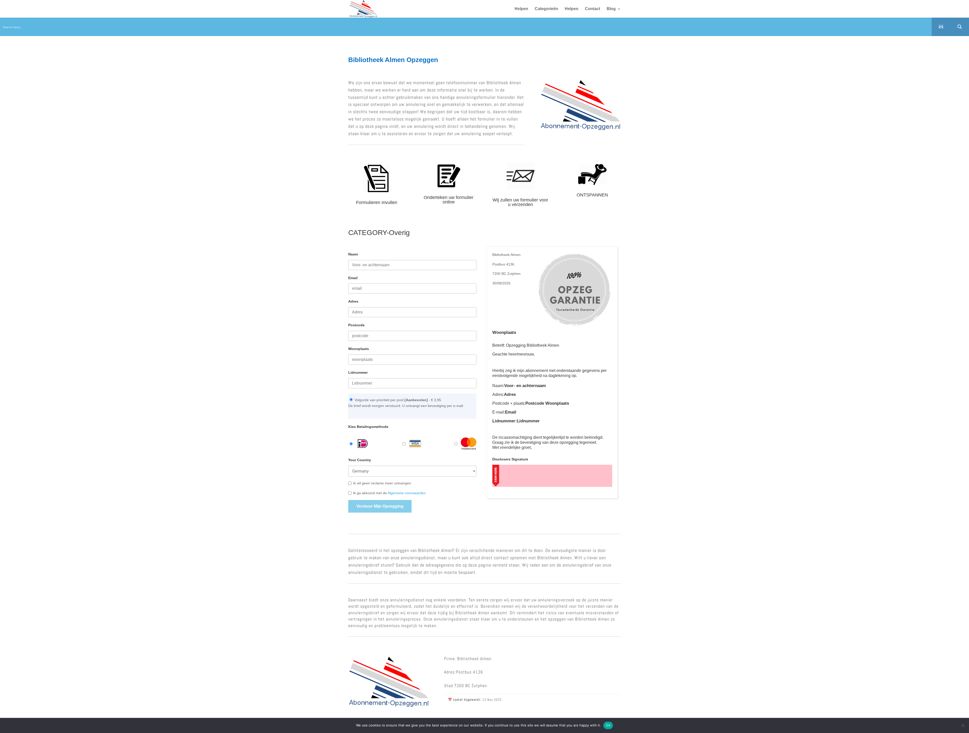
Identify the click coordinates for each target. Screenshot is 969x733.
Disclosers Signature (510, 459)
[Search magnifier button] (959, 26)
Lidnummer (358, 372)
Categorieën (546, 9)
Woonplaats (358, 349)
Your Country (359, 460)
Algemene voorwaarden (407, 493)
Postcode (356, 325)
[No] (962, 725)
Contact (592, 9)
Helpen (521, 9)
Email (353, 278)
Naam (353, 254)
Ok (608, 725)
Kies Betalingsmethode (368, 427)
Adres (353, 301)
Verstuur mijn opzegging (379, 506)
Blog (611, 9)
